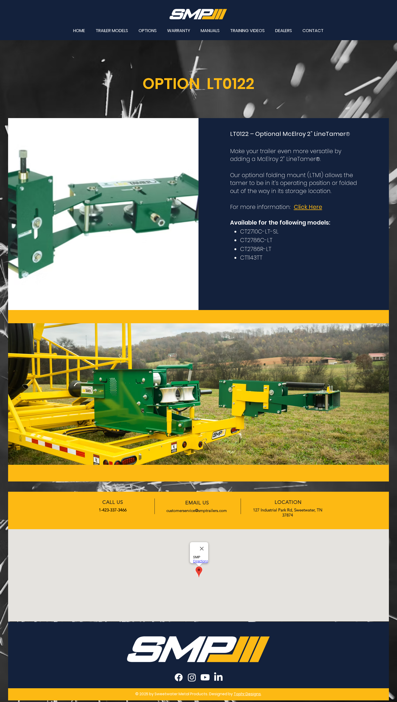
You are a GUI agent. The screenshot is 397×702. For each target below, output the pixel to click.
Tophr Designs (247, 694)
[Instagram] (192, 677)
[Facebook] (178, 677)
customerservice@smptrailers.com (196, 510)
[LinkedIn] (218, 677)
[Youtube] (205, 677)
